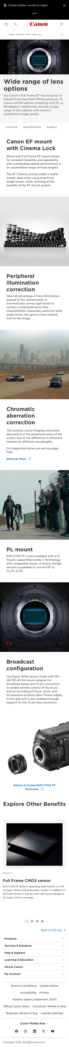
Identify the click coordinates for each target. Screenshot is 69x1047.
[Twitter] (43, 1031)
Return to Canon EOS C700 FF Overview (34, 787)
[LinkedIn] (34, 1031)
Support (52, 127)
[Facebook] (16, 1031)
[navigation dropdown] (62, 24)
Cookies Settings (52, 1013)
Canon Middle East (33, 1023)
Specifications (32, 127)
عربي (34, 12)
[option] (34, 865)
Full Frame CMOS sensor (27, 880)
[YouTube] (52, 1031)
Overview (12, 127)
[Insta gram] (25, 1031)
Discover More (16, 458)
